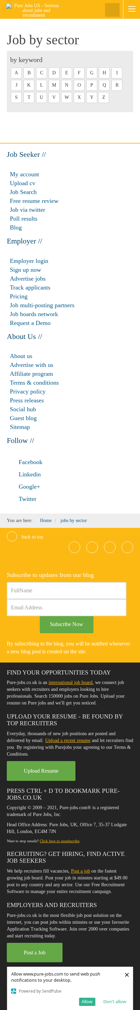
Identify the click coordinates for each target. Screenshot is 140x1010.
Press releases (27, 400)
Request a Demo (30, 323)
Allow (87, 1001)
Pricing (19, 296)
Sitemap (20, 427)
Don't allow (114, 1001)
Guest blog (23, 418)
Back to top (31, 536)
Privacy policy (28, 391)
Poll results (23, 218)
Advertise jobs (28, 278)
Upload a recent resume (67, 740)
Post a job (80, 871)
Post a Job (35, 952)
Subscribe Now (66, 624)
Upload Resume (41, 771)
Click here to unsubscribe (60, 841)
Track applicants (30, 287)
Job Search (23, 192)
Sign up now (25, 269)
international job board (70, 682)
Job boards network (34, 314)
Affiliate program (31, 373)
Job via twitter (27, 209)
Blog (16, 227)
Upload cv (22, 183)
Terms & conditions (34, 382)
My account (24, 174)
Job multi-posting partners (42, 305)
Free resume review (34, 200)
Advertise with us (31, 364)
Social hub (23, 409)
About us (21, 356)
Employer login (29, 260)
